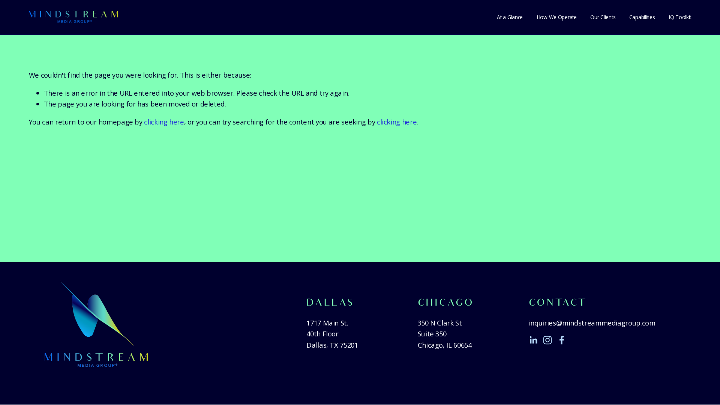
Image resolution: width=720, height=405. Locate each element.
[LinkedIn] (533, 340)
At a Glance (510, 17)
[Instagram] (547, 340)
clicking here (164, 121)
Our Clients (602, 17)
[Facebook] (561, 340)
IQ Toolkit (680, 17)
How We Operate (557, 17)
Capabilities (642, 17)
